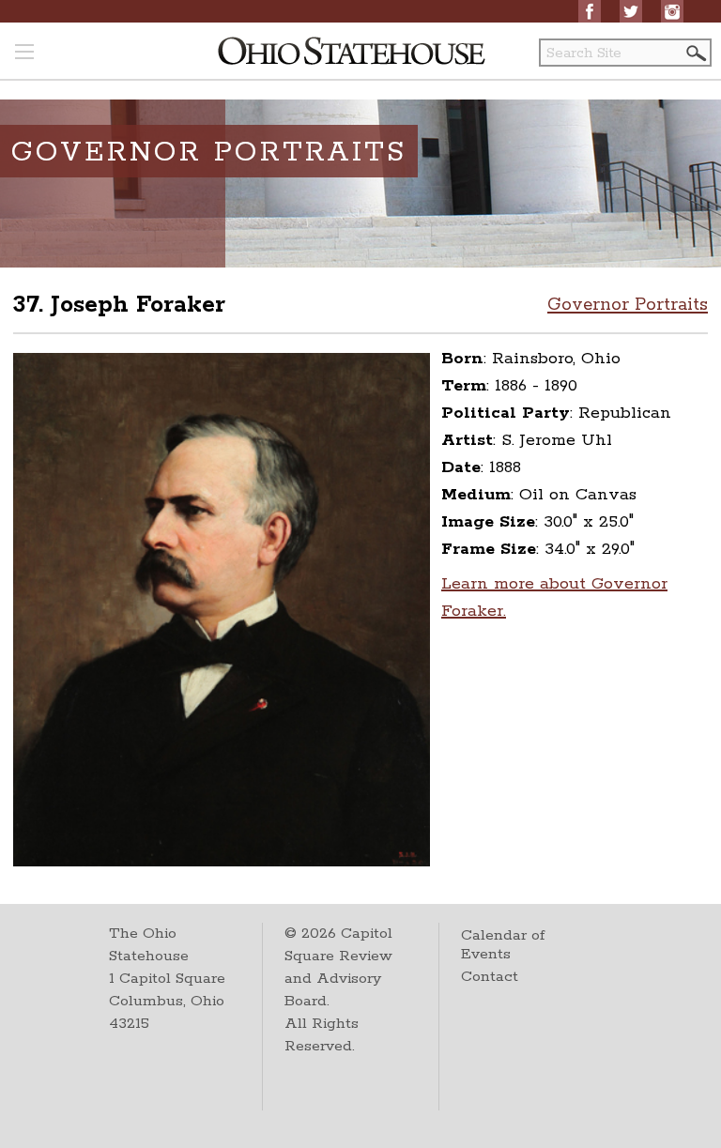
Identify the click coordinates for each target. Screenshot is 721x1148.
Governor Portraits (627, 305)
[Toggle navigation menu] (24, 53)
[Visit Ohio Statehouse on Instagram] (672, 11)
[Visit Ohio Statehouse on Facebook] (589, 11)
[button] (695, 53)
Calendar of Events (503, 945)
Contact (489, 977)
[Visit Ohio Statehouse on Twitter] (631, 11)
